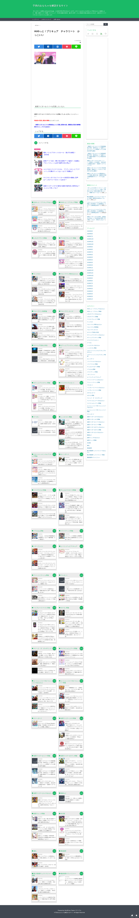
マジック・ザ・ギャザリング (94, 398)
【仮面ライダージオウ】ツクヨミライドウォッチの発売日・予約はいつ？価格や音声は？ (73, 737)
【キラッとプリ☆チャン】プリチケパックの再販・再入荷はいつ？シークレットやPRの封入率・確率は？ (46, 408)
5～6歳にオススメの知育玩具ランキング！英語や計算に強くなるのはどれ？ (73, 590)
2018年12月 (90, 270)
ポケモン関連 (90, 395)
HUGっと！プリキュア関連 (94, 311)
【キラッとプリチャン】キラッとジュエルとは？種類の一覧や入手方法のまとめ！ (73, 364)
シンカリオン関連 (91, 348)
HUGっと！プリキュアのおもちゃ (96, 308)
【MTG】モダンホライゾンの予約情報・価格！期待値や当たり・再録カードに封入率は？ (47, 663)
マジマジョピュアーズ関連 (94, 403)
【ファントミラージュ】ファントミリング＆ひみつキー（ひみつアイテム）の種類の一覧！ (46, 582)
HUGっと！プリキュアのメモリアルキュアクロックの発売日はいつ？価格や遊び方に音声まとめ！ (47, 229)
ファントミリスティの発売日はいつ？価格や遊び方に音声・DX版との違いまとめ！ (47, 590)
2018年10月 (90, 275)
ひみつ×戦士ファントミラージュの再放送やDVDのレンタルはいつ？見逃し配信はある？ (47, 599)
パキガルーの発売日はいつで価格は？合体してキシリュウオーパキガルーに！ (73, 842)
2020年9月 (90, 231)
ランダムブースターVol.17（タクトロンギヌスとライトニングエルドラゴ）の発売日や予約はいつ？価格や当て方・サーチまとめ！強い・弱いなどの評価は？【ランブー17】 (46, 628)
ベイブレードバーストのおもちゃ (96, 387)
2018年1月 (90, 299)
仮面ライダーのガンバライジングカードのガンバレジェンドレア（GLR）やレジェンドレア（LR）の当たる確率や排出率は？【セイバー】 (47, 803)
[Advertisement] (57, 85)
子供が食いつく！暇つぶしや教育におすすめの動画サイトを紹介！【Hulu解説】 (73, 800)
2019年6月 (90, 254)
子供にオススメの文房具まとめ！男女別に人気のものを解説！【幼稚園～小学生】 (73, 599)
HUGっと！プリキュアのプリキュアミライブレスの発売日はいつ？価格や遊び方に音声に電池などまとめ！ (47, 221)
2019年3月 (90, 262)
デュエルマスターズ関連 (93, 366)
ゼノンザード (90, 358)
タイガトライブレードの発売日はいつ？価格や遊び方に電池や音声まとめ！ (73, 326)
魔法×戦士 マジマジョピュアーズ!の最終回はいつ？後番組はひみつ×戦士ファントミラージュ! (74, 655)
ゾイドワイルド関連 (92, 364)
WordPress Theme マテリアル (73, 910)
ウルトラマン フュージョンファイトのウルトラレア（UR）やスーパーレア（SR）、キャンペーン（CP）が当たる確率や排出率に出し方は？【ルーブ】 (74, 298)
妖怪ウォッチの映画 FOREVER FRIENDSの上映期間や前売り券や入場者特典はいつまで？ (47, 837)
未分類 (89, 442)
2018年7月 (90, 283)
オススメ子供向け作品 (93, 332)
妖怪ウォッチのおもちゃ (93, 437)
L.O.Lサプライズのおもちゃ (94, 314)
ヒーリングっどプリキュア (94, 377)
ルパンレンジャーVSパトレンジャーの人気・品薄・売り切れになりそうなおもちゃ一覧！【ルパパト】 (47, 699)
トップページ (35, 19)
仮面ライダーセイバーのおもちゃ (96, 422)
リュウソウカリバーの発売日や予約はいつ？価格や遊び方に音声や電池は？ (46, 899)
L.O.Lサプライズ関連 (92, 316)
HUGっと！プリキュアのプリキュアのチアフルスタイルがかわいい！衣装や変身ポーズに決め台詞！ (74, 226)
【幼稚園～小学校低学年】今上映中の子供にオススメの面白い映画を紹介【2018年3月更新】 (46, 352)
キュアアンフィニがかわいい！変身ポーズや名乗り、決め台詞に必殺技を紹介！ (73, 209)
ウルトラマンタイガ (92, 329)
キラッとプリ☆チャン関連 (94, 337)
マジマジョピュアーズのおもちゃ (96, 400)
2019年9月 (90, 246)
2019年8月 (90, 249)
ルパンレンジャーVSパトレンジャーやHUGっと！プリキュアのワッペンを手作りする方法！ (74, 582)
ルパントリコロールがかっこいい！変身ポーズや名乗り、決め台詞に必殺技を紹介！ (73, 708)
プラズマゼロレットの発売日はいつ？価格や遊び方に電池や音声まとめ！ (73, 318)
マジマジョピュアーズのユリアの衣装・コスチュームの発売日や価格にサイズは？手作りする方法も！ (73, 663)
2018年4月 (90, 291)
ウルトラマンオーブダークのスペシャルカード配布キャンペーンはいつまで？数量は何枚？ (73, 287)
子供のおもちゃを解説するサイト (50, 5)
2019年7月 (90, 252)
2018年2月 (90, 296)
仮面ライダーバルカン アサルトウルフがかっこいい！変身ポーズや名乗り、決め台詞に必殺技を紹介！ (73, 783)
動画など (89, 435)
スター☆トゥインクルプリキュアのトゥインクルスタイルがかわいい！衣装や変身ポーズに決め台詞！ (46, 462)
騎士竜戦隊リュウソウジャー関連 (96, 454)
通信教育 (89, 448)
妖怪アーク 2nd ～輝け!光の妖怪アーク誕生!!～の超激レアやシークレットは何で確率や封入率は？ (47, 820)
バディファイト (91, 374)
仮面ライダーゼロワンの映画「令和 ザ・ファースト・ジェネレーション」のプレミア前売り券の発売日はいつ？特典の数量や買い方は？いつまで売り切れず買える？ (73, 822)
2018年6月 (90, 286)
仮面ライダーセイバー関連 (94, 424)
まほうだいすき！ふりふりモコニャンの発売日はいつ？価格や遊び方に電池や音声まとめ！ (73, 672)
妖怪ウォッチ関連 (91, 440)
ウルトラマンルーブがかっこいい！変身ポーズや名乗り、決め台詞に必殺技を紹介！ (46, 336)
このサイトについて (46, 19)
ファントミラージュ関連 (93, 382)
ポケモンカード (91, 392)
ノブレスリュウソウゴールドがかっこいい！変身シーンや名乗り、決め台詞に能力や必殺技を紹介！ (46, 882)
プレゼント (90, 385)
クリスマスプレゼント (93, 340)
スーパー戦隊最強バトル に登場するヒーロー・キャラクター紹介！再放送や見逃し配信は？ (73, 689)
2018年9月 (90, 278)
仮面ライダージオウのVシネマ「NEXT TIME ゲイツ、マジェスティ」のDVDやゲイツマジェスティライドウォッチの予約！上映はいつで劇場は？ (73, 727)
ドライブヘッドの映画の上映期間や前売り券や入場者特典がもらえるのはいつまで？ (73, 537)
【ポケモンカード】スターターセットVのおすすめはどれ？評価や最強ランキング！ (73, 614)
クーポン (89, 342)
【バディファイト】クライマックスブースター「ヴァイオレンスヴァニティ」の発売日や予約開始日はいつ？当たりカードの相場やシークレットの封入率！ (46, 555)
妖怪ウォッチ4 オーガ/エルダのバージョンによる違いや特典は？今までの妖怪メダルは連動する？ (46, 829)
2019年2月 (90, 265)
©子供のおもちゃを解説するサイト (63, 912)
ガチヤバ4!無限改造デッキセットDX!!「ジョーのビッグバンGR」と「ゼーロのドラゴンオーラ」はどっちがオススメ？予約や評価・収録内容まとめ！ (73, 520)
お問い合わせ (57, 19)
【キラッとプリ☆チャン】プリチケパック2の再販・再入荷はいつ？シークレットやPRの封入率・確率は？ (47, 389)
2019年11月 (90, 241)
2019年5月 (90, 257)
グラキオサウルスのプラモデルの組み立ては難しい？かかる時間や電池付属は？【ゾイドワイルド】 (46, 515)
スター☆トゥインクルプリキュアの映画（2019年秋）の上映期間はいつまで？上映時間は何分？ (46, 481)
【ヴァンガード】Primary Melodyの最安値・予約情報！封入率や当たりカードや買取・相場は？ (46, 725)
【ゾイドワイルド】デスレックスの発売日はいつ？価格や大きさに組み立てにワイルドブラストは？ (46, 507)
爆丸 (88, 445)
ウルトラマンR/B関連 (92, 327)
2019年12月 (90, 239)
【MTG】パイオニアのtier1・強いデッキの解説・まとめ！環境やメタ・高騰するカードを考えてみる (46, 655)
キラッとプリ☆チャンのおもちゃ (96, 335)
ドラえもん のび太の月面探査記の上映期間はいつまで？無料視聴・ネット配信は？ (46, 537)
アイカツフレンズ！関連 (93, 319)
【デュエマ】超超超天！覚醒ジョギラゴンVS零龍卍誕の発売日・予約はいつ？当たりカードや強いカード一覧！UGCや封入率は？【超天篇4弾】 (74, 509)
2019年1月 (90, 267)
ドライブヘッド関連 (92, 372)
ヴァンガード (90, 414)
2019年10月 (90, 244)
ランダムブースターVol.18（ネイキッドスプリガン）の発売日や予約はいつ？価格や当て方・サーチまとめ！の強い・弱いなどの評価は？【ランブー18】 (46, 616)
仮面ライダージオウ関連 (93, 419)
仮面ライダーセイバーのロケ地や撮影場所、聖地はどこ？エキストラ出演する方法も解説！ (96, 169)
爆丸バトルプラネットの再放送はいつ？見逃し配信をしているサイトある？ (46, 858)
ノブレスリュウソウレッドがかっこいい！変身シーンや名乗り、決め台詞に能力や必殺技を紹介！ (46, 890)
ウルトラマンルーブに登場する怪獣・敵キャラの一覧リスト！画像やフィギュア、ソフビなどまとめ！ (46, 328)
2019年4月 (90, 259)
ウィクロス (90, 321)
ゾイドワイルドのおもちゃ (94, 361)
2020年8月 (90, 233)
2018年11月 (90, 273)
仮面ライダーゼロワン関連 (94, 429)
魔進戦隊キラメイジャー (93, 457)
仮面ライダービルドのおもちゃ (95, 432)
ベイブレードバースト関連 (94, 390)
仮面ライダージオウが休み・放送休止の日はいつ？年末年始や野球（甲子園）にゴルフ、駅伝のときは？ (96, 218)
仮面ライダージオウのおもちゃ (95, 416)
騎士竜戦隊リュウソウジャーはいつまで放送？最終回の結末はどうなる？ (96, 198)
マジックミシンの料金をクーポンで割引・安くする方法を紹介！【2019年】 (46, 432)
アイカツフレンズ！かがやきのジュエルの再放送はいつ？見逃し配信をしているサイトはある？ (73, 245)
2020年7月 (90, 236)
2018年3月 (90, 293)
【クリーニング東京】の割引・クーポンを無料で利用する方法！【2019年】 (46, 423)
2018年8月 (90, 280)
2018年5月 (90, 288)
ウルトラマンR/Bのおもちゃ (94, 324)
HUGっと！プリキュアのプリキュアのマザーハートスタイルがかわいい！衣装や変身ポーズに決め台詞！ (74, 217)
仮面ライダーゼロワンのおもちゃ (96, 427)
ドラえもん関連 (91, 369)
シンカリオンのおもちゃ (93, 345)
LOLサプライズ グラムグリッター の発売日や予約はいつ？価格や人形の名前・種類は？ (46, 245)
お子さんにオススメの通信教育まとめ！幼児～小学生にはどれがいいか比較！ (73, 858)
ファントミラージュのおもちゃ (95, 379)
